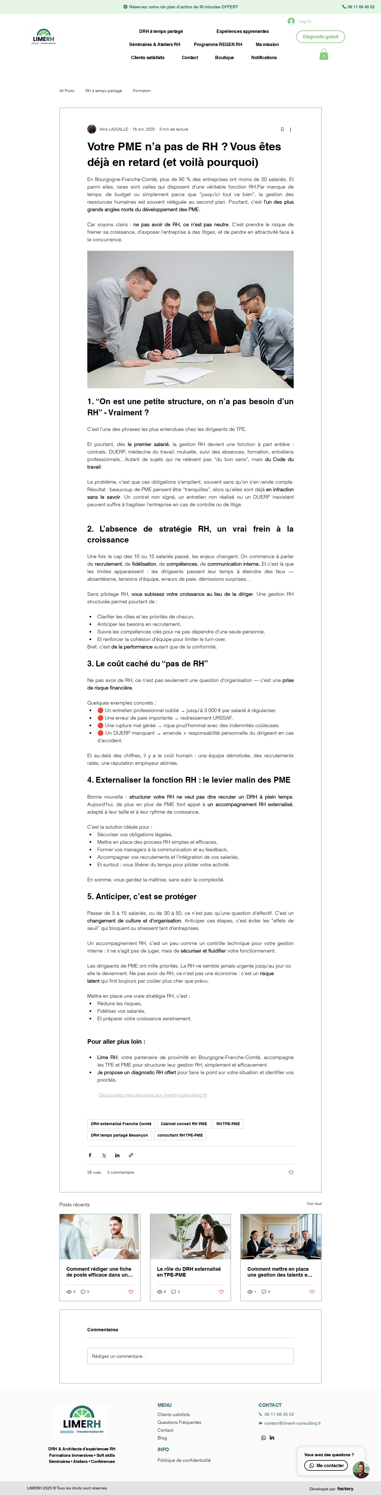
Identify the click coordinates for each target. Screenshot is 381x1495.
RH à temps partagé (104, 90)
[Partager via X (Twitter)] (103, 1155)
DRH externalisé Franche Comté (121, 1124)
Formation (142, 90)
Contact (165, 1430)
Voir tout (314, 1203)
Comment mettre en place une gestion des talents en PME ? (278, 1272)
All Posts (66, 90)
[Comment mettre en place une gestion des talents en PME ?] (281, 1236)
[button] (324, 54)
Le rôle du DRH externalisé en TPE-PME (189, 1272)
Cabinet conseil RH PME (184, 1124)
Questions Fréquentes (179, 1422)
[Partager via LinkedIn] (117, 1155)
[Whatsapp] (263, 1438)
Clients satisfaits (174, 1414)
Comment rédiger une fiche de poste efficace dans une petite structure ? (98, 1272)
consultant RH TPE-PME (180, 1135)
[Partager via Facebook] (90, 1155)
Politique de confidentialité (184, 1460)
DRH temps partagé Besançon (119, 1135)
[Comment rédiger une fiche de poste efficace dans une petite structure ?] (100, 1236)
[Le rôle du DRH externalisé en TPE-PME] (190, 1236)
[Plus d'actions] (290, 129)
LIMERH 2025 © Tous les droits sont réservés (67, 1488)
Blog (162, 1438)
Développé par (323, 1489)
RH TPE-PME (228, 1124)
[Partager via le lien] (131, 1155)
